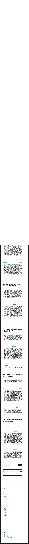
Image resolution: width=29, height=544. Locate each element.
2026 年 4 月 (5, 499)
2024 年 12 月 (5, 516)
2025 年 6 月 (5, 510)
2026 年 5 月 (5, 498)
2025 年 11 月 (5, 505)
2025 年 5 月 (5, 511)
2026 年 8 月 (5, 495)
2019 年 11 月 (5, 518)
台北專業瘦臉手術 (5, 541)
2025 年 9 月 (5, 507)
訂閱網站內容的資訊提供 (7, 535)
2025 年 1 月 (5, 515)
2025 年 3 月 (5, 513)
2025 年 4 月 (5, 512)
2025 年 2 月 (5, 514)
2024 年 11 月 (5, 517)
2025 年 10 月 (5, 506)
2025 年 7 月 (5, 509)
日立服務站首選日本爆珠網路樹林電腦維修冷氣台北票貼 (11, 483)
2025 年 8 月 (5, 508)
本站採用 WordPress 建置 (10, 541)
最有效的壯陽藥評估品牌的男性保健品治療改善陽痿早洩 (11, 482)
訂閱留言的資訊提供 (6, 536)
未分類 (4, 527)
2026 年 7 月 (5, 496)
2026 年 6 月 (5, 497)
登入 (4, 534)
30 (8, 465)
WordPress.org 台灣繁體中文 (8, 537)
